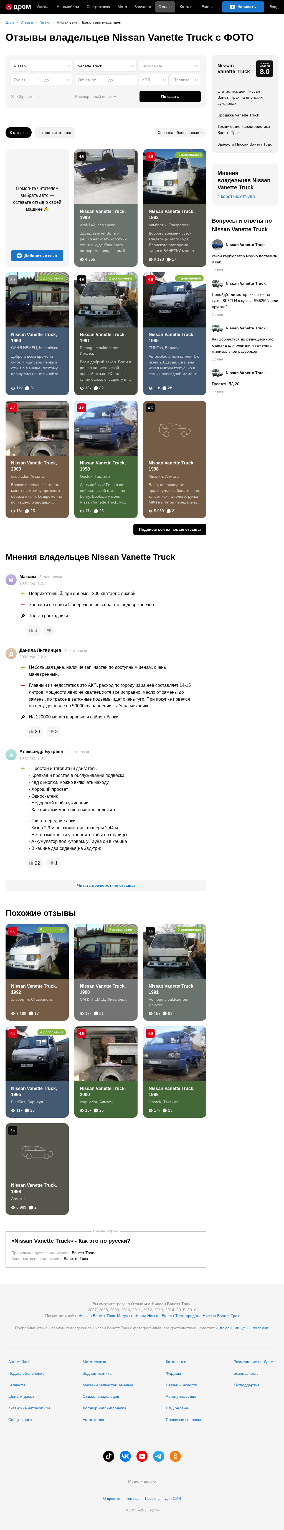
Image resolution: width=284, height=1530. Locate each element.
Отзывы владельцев (101, 1396)
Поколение (152, 66)
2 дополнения (51, 278)
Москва (42, 7)
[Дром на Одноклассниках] (175, 1456)
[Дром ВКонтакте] (125, 1456)
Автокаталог (94, 1419)
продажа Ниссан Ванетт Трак (212, 1315)
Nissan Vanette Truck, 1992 (171, 214)
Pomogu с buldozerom (168, 999)
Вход (274, 6)
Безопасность (246, 1373)
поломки (260, 1328)
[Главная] (18, 7)
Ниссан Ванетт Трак (96, 1315)
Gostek (155, 1102)
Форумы (173, 1373)
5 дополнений (189, 155)
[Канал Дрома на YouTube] (142, 1456)
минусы (241, 1328)
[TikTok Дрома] (108, 1456)
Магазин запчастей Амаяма (108, 1385)
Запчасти (143, 6)
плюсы (226, 1328)
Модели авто (140, 1481)
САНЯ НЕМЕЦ (93, 999)
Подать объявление (26, 1373)
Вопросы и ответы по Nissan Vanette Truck (242, 225)
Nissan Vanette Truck (233, 69)
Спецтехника (20, 1419)
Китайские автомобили (29, 1408)
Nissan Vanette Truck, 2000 (34, 466)
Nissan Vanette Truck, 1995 (171, 337)
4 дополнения (189, 278)
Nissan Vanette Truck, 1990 (34, 337)
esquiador (88, 1102)
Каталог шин (177, 1361)
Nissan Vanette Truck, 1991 (103, 337)
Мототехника (94, 1361)
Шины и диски (21, 1396)
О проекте (111, 1498)
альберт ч (20, 999)
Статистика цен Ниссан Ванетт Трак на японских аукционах (240, 97)
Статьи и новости (181, 1385)
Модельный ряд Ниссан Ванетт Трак (150, 1315)
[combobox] (41, 66)
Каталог (187, 6)
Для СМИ (173, 1498)
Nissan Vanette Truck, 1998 (103, 214)
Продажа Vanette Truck (238, 115)
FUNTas (18, 1102)
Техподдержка (247, 1385)
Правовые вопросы (183, 1419)
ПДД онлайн (177, 1408)
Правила (152, 1498)
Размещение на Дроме (255, 1361)
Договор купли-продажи (104, 1408)
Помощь (133, 1498)
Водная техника (97, 1373)
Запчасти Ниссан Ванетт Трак (244, 144)
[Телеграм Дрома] (158, 1456)
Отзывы (165, 6)
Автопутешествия (181, 1396)
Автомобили (68, 6)
